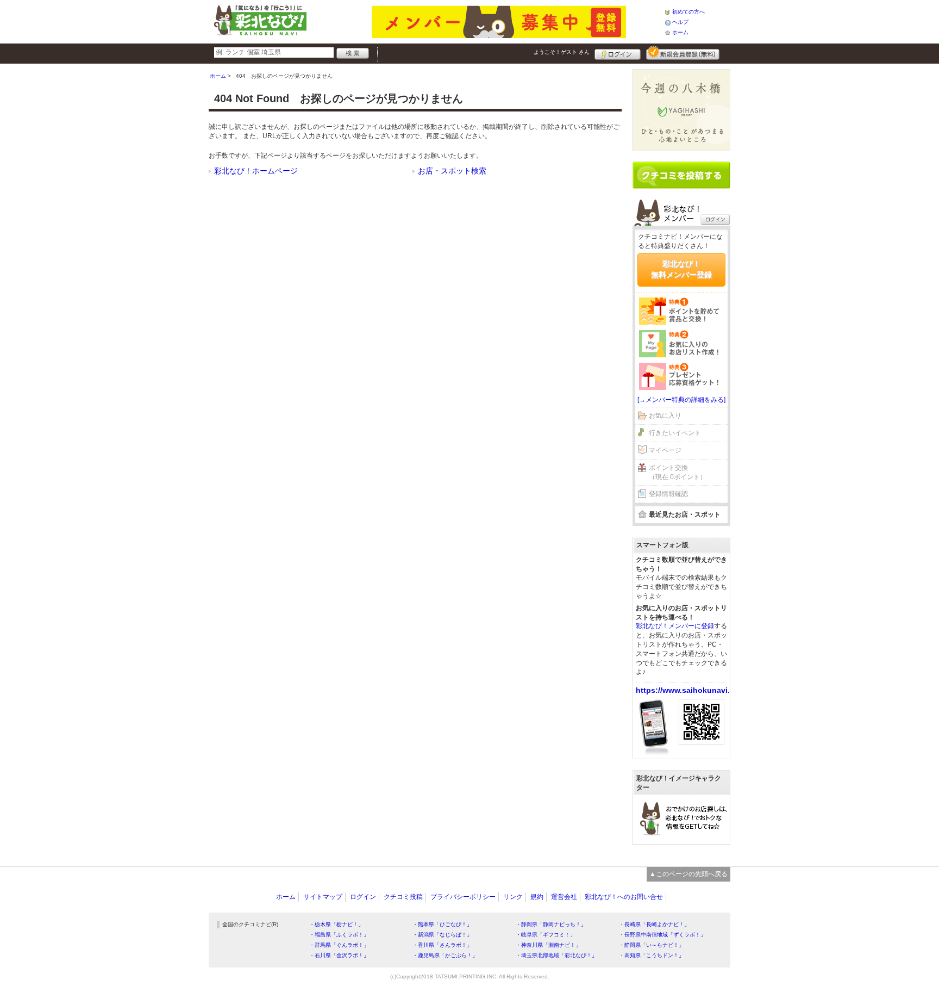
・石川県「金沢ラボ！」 (339, 955)
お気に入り (665, 415)
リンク (513, 897)
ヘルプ (680, 22)
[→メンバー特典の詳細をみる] (681, 400)
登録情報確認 (668, 494)
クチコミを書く (681, 175)
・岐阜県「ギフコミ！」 (545, 935)
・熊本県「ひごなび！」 (442, 924)
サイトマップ (322, 897)
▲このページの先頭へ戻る (688, 874)
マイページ (665, 450)
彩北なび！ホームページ (256, 170)
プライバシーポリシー (463, 897)
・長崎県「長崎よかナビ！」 (654, 924)
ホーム (680, 32)
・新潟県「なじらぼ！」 (442, 935)
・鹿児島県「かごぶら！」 (445, 955)
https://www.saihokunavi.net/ (690, 690)
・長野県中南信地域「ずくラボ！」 (662, 935)
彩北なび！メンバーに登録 (675, 626)
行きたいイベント (675, 433)
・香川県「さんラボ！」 (442, 945)
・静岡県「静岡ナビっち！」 (551, 924)
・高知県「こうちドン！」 (651, 955)
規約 (536, 897)
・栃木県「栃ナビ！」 (336, 924)
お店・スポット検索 (452, 170)
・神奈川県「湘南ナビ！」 (548, 945)
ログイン (617, 53)
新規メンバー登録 (682, 53)
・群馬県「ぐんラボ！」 (339, 945)
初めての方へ (688, 12)
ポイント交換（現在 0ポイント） (677, 472)
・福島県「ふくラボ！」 (339, 935)
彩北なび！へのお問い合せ (624, 897)
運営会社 (564, 897)
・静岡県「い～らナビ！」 (651, 945)
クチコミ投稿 (403, 897)
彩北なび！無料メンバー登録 (681, 269)
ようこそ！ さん (562, 52)
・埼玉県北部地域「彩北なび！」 (556, 955)
